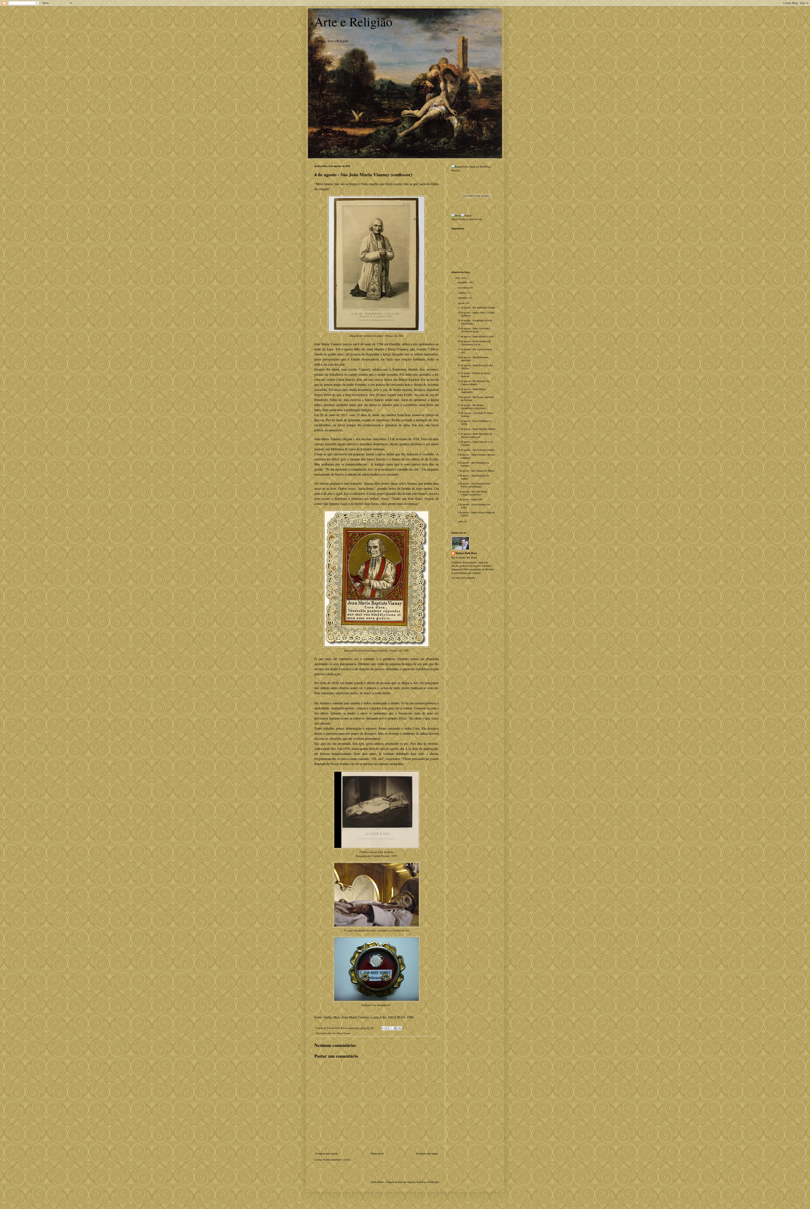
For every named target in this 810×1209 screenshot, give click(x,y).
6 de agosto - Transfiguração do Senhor (473, 477)
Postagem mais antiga (427, 1153)
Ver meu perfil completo (463, 577)
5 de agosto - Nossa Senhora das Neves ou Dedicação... (474, 485)
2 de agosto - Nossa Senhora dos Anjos (474, 506)
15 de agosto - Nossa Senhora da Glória (474, 422)
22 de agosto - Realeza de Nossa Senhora (474, 374)
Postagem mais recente (326, 1153)
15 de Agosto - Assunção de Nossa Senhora (475, 414)
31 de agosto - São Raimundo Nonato (476, 307)
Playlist (462, 219)
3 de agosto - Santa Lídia (470, 499)
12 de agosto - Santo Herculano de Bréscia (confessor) (475, 435)
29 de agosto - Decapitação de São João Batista (475, 322)
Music (454, 219)
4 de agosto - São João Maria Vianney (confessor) (472, 493)
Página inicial (377, 1153)
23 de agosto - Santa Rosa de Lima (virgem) (475, 366)
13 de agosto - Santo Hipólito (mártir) (476, 428)
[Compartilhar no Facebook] (396, 1028)
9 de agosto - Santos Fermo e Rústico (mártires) (476, 456)
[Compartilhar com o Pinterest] (400, 1028)
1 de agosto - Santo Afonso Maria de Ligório (476, 514)
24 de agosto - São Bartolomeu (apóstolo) (473, 358)
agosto (461, 303)
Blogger (435, 1181)
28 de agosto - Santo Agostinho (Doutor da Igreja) (473, 330)
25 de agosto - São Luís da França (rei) (475, 350)
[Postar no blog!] (388, 1028)
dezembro (463, 282)
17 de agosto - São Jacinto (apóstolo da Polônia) (476, 398)
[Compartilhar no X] (392, 1028)
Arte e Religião (353, 21)
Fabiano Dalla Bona (466, 553)
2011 (458, 278)
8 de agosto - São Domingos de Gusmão (473, 464)
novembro (463, 287)
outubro (462, 292)
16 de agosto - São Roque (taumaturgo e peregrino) (472, 406)
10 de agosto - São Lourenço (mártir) (476, 449)
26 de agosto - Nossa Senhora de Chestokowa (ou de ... (474, 342)
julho (461, 521)
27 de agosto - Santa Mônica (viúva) (476, 336)
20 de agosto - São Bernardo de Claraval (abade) (473, 382)
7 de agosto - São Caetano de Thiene (476, 470)
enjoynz (411, 1181)
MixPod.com (475, 219)
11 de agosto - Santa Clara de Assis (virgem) (475, 443)
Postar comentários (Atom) (336, 1159)
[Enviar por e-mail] (384, 1028)
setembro (463, 297)
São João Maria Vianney (339, 1033)
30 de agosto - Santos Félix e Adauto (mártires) (476, 314)
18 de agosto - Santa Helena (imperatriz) (472, 390)
